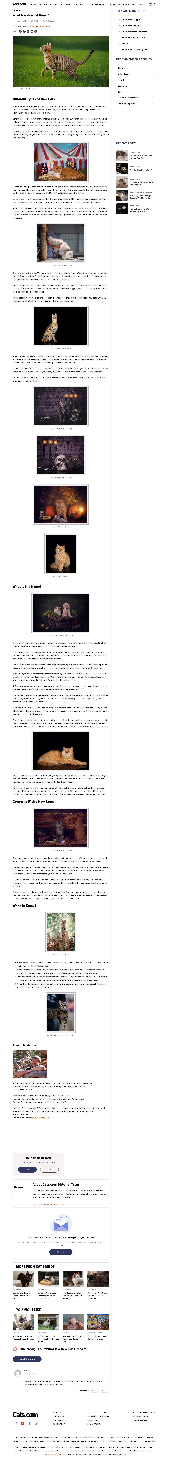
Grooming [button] (122, 86)
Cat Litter (49, 4)
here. (154, 1441)
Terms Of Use (93, 1420)
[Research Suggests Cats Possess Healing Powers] (23, 1329)
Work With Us (59, 1424)
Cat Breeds (114, 4)
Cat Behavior (97, 4)
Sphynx (55, 109)
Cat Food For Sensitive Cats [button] (131, 37)
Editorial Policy (140, 1416)
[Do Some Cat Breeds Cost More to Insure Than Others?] (48, 1286)
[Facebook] (30, 1423)
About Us (57, 1413)
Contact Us (58, 1416)
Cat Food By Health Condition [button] (132, 31)
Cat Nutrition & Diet (94, 1333)
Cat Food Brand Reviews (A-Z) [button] (132, 49)
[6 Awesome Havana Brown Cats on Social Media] (23, 1286)
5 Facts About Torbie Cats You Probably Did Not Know (72, 1296)
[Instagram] (16, 1423)
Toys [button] (120, 92)
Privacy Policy (94, 1424)
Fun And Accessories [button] (128, 98)
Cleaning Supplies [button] (126, 103)
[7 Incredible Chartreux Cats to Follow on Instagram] (98, 1286)
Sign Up (60, 1252)
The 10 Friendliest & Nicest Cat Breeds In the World (48, 1339)
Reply (26, 1390)
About (142, 4)
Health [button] (121, 80)
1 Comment (51, 21)
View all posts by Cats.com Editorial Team (48, 1204)
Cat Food (34, 4)
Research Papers (140, 1420)
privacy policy (62, 1454)
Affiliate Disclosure (96, 1413)
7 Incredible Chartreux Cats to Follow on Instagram (97, 1296)
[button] (150, 4)
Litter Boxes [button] (123, 74)
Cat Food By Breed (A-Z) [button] (129, 25)
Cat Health (80, 4)
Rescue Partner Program (144, 1413)
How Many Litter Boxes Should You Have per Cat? (72, 1339)
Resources (128, 4)
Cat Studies (17, 1333)
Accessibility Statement (98, 1416)
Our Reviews (58, 1420)
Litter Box (64, 4)
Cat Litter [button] (122, 68)
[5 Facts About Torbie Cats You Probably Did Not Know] (73, 1286)
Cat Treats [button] (123, 43)
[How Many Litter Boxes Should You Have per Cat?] (73, 1329)
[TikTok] (37, 1423)
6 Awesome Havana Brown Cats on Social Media (22, 1296)
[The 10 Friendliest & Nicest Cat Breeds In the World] (48, 1329)
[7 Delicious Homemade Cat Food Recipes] (98, 1329)
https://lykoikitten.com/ (39, 1117)
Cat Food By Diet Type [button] (129, 19)
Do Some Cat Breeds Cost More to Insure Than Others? (47, 1296)
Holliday (27, 1371)
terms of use (48, 1454)
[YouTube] (23, 1423)
